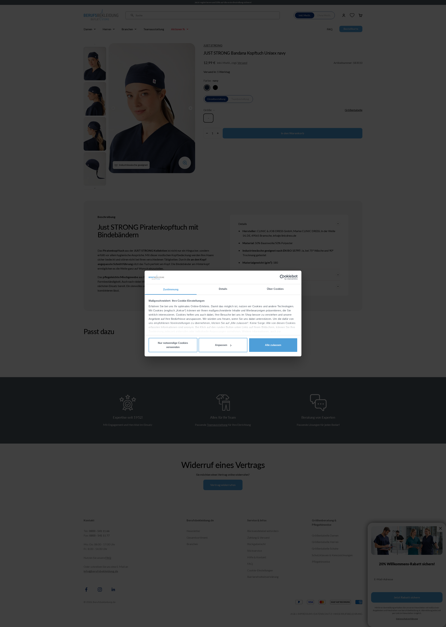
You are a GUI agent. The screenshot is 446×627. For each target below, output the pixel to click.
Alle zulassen (273, 344)
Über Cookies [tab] (275, 288)
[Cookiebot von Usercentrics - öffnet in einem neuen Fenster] (282, 277)
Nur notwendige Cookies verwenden (173, 345)
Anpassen (221, 344)
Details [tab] (223, 288)
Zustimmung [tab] (171, 289)
